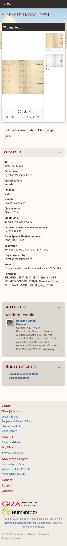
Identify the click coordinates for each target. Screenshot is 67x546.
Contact (8, 491)
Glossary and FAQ (12, 426)
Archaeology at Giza (13, 473)
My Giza (7, 447)
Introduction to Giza (13, 464)
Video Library (9, 431)
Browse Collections (12, 452)
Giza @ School (12, 411)
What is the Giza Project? (16, 469)
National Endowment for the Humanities (27, 522)
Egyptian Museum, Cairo (24, 374)
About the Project (15, 459)
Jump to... (13, 27)
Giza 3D (7, 437)
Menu (10, 4)
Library (7, 405)
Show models (9, 442)
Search (7, 485)
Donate (7, 480)
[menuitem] (33, 442)
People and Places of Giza (17, 421)
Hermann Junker (26, 320)
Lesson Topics (10, 416)
